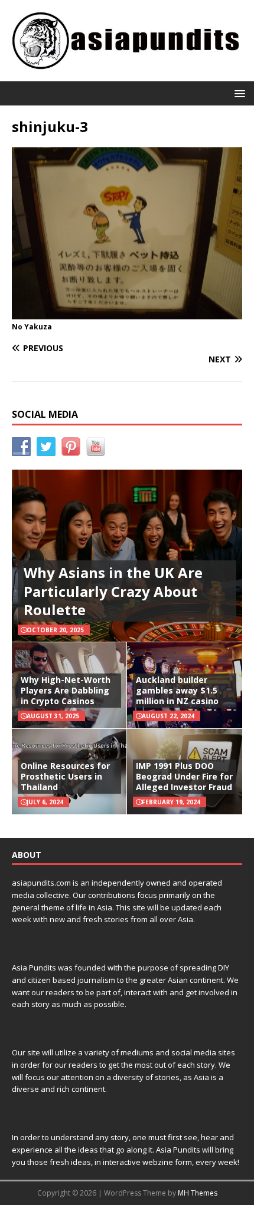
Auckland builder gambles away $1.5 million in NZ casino (177, 690)
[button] (237, 92)
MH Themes (197, 1193)
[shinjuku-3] (127, 312)
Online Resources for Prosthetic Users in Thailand (65, 776)
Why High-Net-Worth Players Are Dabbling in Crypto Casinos (65, 690)
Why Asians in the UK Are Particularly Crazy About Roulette (113, 591)
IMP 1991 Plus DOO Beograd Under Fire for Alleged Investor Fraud (184, 776)
